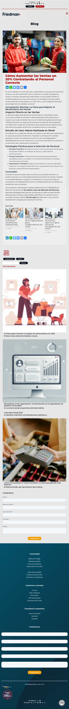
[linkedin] (31, 3)
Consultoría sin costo (34, 600)
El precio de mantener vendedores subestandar (11, 222)
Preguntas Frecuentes (34, 566)
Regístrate (40, 6)
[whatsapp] (37, 2)
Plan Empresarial (34, 598)
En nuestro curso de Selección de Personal (41, 190)
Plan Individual (34, 593)
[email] (40, 700)
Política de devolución (34, 575)
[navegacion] (66, 13)
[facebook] (35, 3)
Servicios (35, 616)
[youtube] (39, 3)
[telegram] (43, 3)
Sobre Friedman (34, 613)
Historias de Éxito (35, 561)
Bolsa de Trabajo (34, 559)
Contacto (34, 619)
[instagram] (33, 3)
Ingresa (30, 6)
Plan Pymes (34, 595)
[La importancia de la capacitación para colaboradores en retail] (34, 213)
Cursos (34, 590)
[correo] (39, 2)
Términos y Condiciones (34, 577)
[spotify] (37, 3)
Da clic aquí (31, 197)
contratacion (9, 259)
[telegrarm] (44, 702)
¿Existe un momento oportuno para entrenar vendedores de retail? (52, 224)
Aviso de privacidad (34, 572)
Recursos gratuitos (34, 564)
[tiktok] (41, 3)
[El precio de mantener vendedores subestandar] (14, 213)
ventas (20, 259)
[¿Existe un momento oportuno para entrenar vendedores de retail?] (54, 213)
